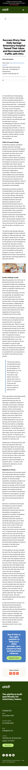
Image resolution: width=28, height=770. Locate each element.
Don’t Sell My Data (11, 762)
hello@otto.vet (7, 731)
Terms (22, 760)
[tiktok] (10, 755)
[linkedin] (13, 755)
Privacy (4, 762)
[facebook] (3, 755)
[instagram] (7, 755)
